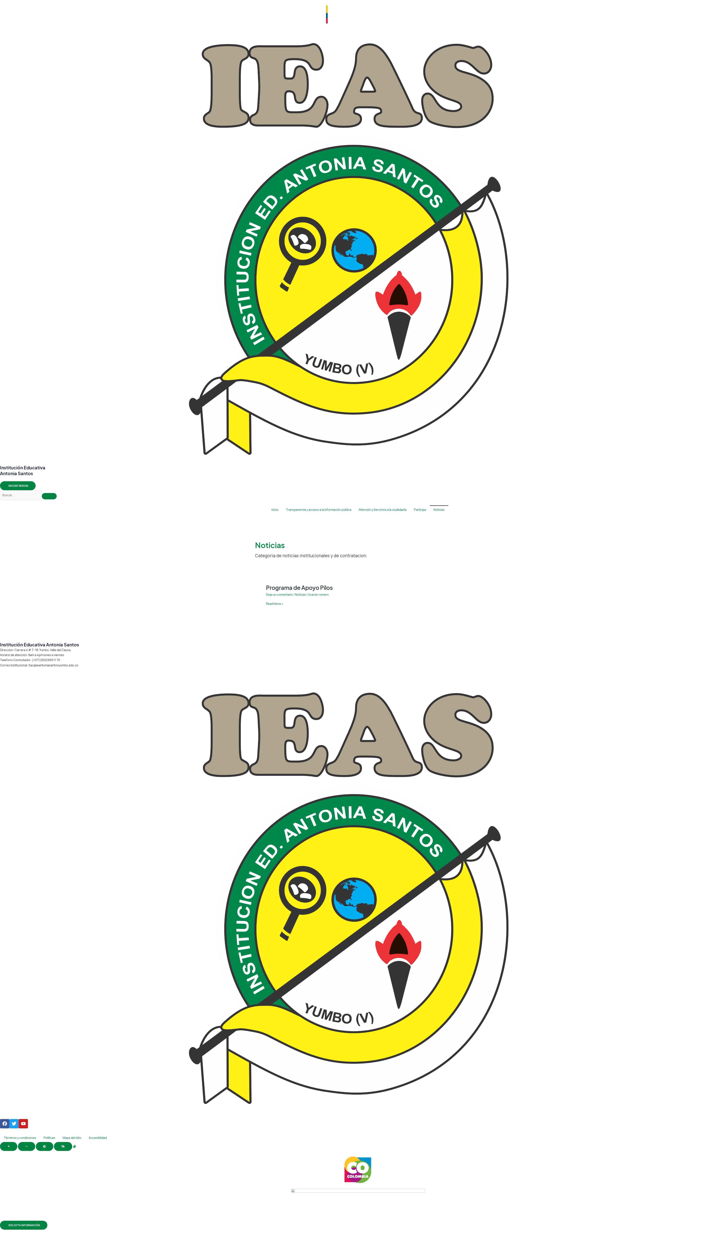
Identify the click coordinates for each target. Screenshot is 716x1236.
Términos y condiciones (20, 1138)
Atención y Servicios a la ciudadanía (382, 510)
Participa (420, 510)
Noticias (439, 510)
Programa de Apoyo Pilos (299, 587)
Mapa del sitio (72, 1138)
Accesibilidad (98, 1138)
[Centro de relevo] (74, 1146)
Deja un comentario (279, 594)
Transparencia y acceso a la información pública (318, 510)
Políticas (49, 1138)
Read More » (274, 603)
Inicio (274, 510)
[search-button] (49, 496)
